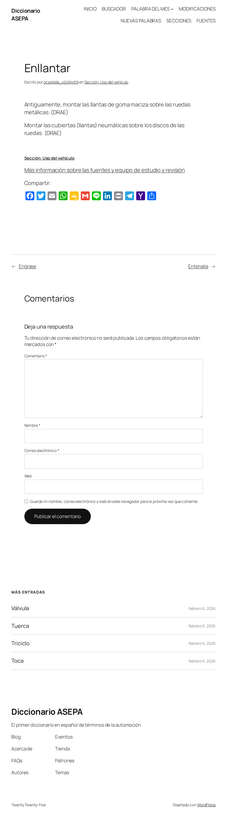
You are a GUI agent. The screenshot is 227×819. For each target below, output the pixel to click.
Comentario (35, 355)
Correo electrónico (41, 450)
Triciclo (20, 643)
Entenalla (198, 266)
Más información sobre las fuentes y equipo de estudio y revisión (104, 170)
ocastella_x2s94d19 (60, 82)
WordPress (206, 804)
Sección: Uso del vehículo (106, 82)
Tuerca (20, 626)
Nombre (32, 425)
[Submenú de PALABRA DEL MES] (172, 8)
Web (28, 476)
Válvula (20, 608)
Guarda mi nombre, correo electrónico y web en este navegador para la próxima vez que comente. (114, 501)
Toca (17, 661)
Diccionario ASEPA (25, 14)
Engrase (27, 266)
